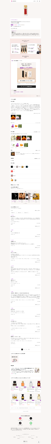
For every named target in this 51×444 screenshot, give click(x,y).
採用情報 (32, 438)
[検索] (37, 1)
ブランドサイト (33, 435)
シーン (35, 191)
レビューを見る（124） (14, 28)
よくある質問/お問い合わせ (25, 434)
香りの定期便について (19, 435)
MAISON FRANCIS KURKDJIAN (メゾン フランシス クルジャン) (20, 21)
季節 (25, 191)
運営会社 (18, 438)
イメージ (16, 191)
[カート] (39, 1)
